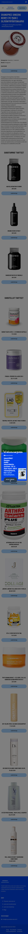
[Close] (2, 453)
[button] (10, 480)
